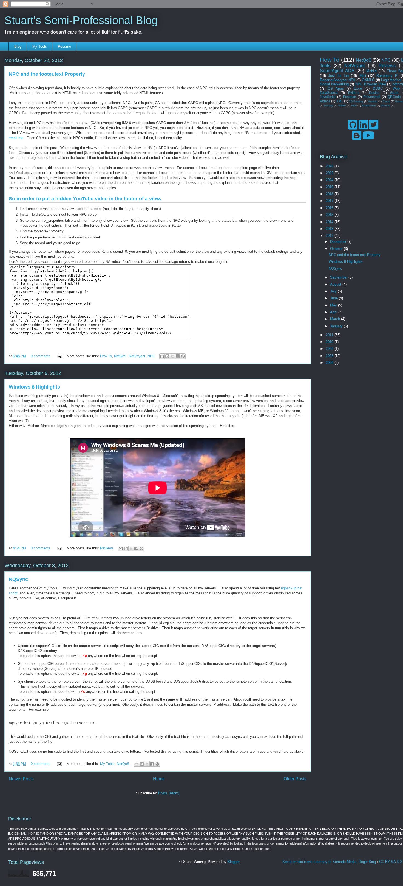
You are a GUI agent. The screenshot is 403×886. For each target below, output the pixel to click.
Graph (394, 92)
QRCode (394, 97)
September (339, 277)
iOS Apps (335, 88)
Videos (325, 101)
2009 (330, 349)
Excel (358, 88)
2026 (330, 166)
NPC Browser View (370, 84)
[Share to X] (172, 356)
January (337, 326)
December (338, 242)
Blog (17, 46)
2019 (330, 187)
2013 (330, 229)
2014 (330, 222)
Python (353, 92)
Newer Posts (21, 779)
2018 (330, 194)
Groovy (328, 105)
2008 (330, 356)
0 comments (40, 356)
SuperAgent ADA (337, 70)
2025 (330, 173)
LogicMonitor (391, 80)
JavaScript (328, 97)
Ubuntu (385, 105)
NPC (151, 356)
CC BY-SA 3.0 (390, 862)
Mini (362, 76)
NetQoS (120, 356)
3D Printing (356, 101)
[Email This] (162, 356)
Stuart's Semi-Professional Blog (81, 20)
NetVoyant (137, 356)
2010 (330, 342)
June (334, 298)
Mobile (371, 71)
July (334, 291)
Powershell (372, 97)
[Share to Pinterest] (183, 356)
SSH (354, 105)
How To (106, 356)
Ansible (373, 101)
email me (16, 138)
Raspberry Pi (387, 76)
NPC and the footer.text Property (47, 74)
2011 (330, 335)
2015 (330, 215)
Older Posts (295, 779)
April (334, 312)
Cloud (386, 101)
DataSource (329, 92)
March (335, 319)
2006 (330, 363)
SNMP (342, 105)
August (336, 284)
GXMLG (368, 80)
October (337, 249)
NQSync (18, 579)
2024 (330, 180)
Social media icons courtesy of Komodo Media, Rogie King (329, 862)
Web (396, 88)
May (334, 305)
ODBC (378, 88)
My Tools (39, 46)
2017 (330, 201)
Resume (64, 46)
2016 (330, 208)
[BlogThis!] (167, 356)
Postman (349, 97)
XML (339, 101)
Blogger (233, 862)
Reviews (106, 548)
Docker (374, 92)
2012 (330, 236)
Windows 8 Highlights (34, 387)
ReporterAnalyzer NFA (337, 80)
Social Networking (334, 84)
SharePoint (369, 105)
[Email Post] (59, 356)
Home (159, 779)
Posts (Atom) (168, 793)
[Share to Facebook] (177, 356)
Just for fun (338, 76)
